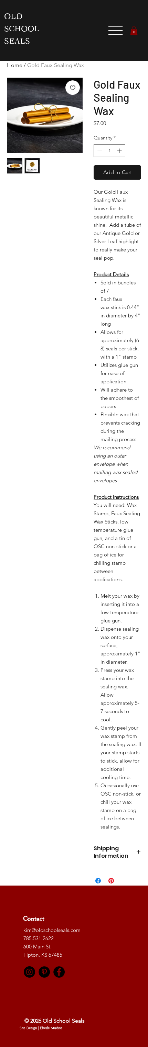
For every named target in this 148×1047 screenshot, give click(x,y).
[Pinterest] (44, 972)
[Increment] (120, 151)
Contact (34, 919)
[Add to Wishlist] (72, 87)
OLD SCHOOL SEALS (21, 30)
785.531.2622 (38, 938)
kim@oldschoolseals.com (52, 930)
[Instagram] (29, 972)
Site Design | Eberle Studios (41, 1028)
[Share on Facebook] (98, 881)
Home (14, 65)
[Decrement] (99, 151)
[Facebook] (59, 972)
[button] (134, 30)
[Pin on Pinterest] (111, 881)
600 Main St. (38, 946)
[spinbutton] (109, 151)
